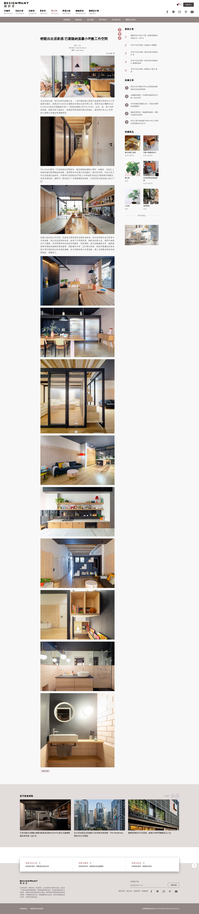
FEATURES (66, 13)
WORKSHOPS (81, 13)
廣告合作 (129, 891)
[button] (172, 796)
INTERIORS (19, 13)
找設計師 (19, 11)
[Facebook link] (167, 12)
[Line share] (119, 34)
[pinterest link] (186, 12)
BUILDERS (33, 13)
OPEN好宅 (103, 20)
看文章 (54, 11)
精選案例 (66, 20)
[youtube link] (176, 892)
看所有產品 (142, 215)
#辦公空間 (45, 771)
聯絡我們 (137, 891)
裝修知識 (78, 20)
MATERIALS (8, 13)
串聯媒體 (145, 891)
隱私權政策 (23, 908)
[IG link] (179, 12)
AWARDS (92, 13)
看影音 (43, 11)
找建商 (32, 11)
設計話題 (90, 20)
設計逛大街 (116, 20)
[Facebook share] (119, 30)
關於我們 (122, 891)
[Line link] (173, 12)
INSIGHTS (44, 13)
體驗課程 (80, 11)
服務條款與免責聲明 (36, 908)
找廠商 (7, 11)
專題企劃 (66, 11)
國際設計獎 (94, 11)
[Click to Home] (16, 4)
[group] (45, 817)
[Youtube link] (192, 12)
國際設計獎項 (131, 20)
